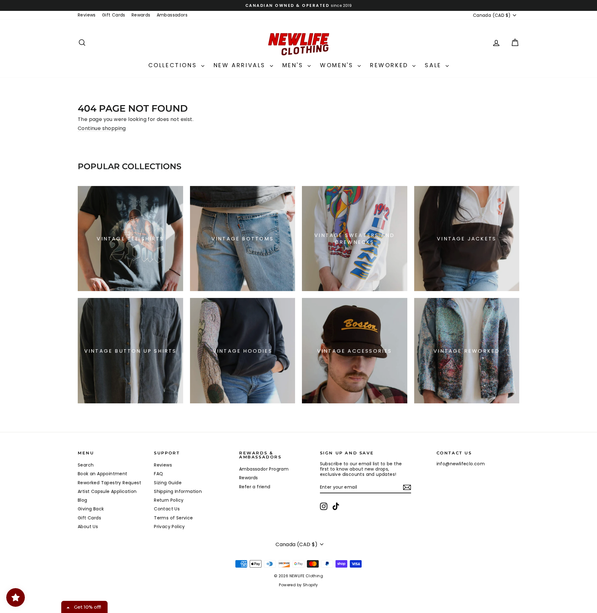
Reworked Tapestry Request (109, 483)
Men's (294, 65)
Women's (338, 65)
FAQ (158, 474)
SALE (434, 65)
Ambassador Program (264, 469)
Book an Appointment (102, 474)
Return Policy (168, 500)
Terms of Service (173, 518)
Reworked (390, 65)
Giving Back (91, 509)
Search (86, 465)
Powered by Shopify (298, 584)
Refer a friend (255, 487)
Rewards (141, 15)
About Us (88, 526)
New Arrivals (241, 65)
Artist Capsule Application (107, 491)
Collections (174, 65)
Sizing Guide (168, 483)
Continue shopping (102, 128)
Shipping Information (178, 491)
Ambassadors (172, 15)
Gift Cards (113, 15)
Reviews (87, 15)
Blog (82, 500)
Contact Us (167, 509)
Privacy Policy (169, 526)
